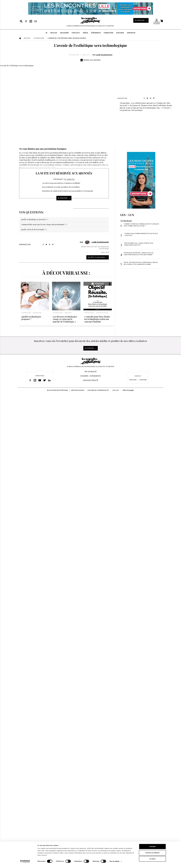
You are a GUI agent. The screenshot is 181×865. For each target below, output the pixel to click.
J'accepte (152, 846)
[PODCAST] (97, 310)
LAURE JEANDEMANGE (104, 55)
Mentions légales (77, 390)
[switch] (68, 861)
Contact (138, 376)
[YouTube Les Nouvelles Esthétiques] (39, 380)
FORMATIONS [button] (108, 33)
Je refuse (152, 859)
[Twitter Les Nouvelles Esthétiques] (44, 380)
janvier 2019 (37, 312)
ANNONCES (131, 33)
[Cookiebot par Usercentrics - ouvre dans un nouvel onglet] (25, 861)
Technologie (74, 55)
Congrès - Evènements (90, 376)
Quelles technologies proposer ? (31, 317)
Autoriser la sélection (152, 852)
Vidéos (85, 33)
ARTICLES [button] (53, 33)
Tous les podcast (102, 312)
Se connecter (69, 179)
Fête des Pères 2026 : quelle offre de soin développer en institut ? (138, 244)
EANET (132, 390)
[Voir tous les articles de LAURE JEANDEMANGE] (87, 242)
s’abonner (143, 380)
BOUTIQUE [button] (120, 33)
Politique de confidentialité (98, 390)
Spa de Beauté (91, 371)
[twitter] (147, 98)
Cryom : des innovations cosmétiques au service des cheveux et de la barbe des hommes (141, 263)
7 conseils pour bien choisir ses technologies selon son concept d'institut (97, 319)
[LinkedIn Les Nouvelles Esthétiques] (49, 380)
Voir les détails (114, 861)
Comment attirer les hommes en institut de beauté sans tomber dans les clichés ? (141, 225)
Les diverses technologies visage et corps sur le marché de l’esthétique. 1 (65, 319)
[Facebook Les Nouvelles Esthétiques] (30, 380)
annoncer (132, 380)
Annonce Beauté (90, 380)
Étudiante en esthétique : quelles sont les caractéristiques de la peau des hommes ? (138, 254)
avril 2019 (86, 55)
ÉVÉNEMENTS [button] (96, 33)
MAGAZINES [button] (64, 33)
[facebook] (144, 98)
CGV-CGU (115, 390)
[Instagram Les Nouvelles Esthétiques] (35, 380)
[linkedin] (150, 98)
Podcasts (76, 33)
